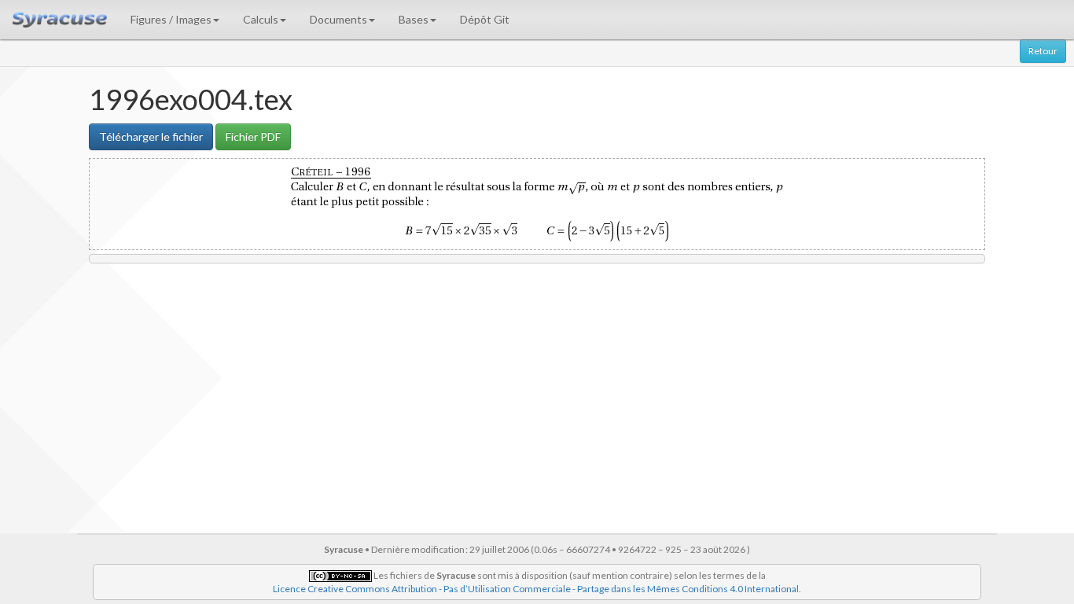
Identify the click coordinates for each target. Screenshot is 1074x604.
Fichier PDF (253, 136)
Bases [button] (413, 19)
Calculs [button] (260, 19)
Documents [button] (338, 19)
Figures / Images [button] (171, 19)
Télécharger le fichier (151, 136)
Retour (1042, 51)
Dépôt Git (484, 19)
